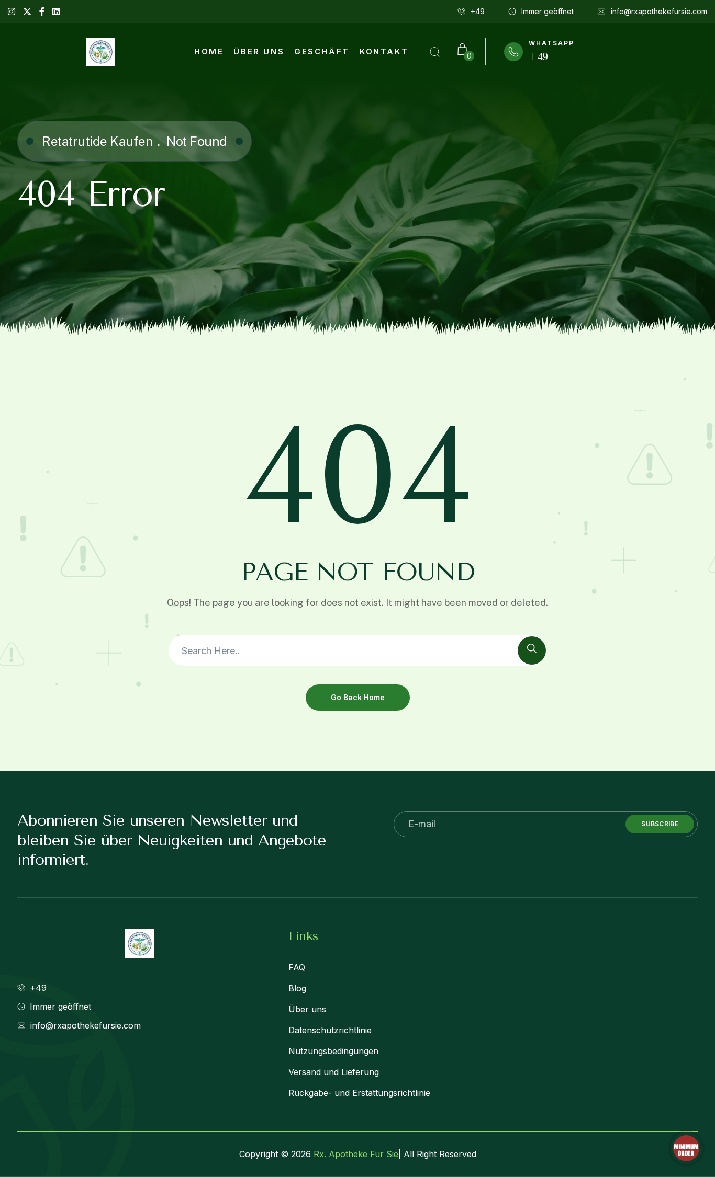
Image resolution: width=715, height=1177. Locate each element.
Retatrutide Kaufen (97, 141)
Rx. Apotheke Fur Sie (356, 1154)
